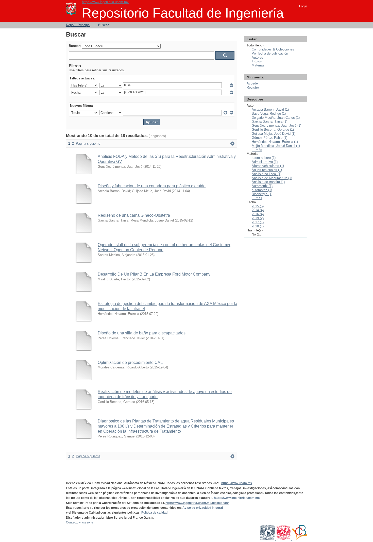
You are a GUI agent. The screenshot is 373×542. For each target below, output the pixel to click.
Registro (253, 87)
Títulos (257, 61)
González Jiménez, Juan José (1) (276, 125)
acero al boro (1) (264, 158)
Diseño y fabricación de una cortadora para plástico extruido (152, 186)
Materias (258, 65)
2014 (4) (258, 210)
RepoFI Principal (78, 25)
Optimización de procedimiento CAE (130, 362)
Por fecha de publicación (270, 53)
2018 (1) (258, 226)
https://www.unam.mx (236, 483)
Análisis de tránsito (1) (268, 182)
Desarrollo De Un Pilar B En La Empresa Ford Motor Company (154, 274)
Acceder (253, 83)
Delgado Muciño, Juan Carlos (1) (276, 118)
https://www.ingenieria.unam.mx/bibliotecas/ (197, 503)
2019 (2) (258, 218)
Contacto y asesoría (79, 522)
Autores (257, 57)
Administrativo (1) (265, 162)
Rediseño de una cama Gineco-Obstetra (134, 215)
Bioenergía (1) (262, 194)
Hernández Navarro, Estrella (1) (275, 142)
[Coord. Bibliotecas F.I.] (299, 539)
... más (257, 150)
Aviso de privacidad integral (202, 508)
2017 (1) (258, 222)
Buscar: (75, 46)
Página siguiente (88, 143)
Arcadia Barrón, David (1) (270, 109)
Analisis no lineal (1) (266, 174)
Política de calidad (154, 512)
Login (303, 6)
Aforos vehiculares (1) (268, 166)
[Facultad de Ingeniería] (284, 539)
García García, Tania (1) (269, 121)
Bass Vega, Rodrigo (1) (269, 113)
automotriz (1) (262, 190)
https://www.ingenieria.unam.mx (105, 2)
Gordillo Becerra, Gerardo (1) (273, 129)
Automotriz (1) (262, 186)
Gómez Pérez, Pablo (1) (269, 138)
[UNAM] (268, 539)
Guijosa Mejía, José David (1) (273, 134)
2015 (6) (258, 206)
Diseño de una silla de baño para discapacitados (141, 333)
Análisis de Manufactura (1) (272, 178)
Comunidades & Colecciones (273, 49)
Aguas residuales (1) (267, 170)
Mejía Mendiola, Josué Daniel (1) (276, 146)
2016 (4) (258, 214)
